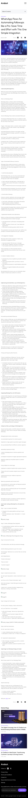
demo (7, 698)
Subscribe (22, 790)
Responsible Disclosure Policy (8, 780)
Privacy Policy (4, 772)
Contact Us (3, 777)
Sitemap (3, 782)
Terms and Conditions (6, 774)
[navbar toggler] (25, 3)
